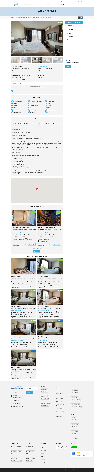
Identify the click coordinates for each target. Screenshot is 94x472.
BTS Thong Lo (44, 405)
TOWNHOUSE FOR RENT (60, 411)
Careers (42, 456)
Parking (33, 458)
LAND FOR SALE (59, 401)
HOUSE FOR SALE (59, 396)
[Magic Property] (15, 4)
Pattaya (20, 451)
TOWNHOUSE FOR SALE (60, 398)
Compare (23, 244)
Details (31, 244)
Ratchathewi (75, 431)
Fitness (27, 453)
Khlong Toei (74, 397)
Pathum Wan (74, 426)
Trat (20, 460)
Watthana (74, 438)
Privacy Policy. (78, 60)
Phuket (12, 453)
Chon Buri (19, 446)
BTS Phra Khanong (45, 400)
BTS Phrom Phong (45, 403)
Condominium (23, 68)
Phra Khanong (75, 404)
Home (42, 447)
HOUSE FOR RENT (59, 413)
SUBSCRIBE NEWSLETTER (30, 384)
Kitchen (27, 458)
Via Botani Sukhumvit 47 (22, 227)
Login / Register (80, 1)
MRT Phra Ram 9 (44, 410)
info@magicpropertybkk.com (68, 1)
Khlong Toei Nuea (76, 399)
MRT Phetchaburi (45, 407)
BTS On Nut (44, 396)
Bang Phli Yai (75, 390)
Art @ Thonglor (16, 276)
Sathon (74, 433)
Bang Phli (74, 417)
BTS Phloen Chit (45, 398)
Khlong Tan (75, 392)
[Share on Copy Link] (79, 17)
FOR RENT (58, 390)
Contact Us (43, 459)
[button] (60, 38)
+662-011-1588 (56, 1)
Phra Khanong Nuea (76, 406)
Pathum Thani (13, 451)
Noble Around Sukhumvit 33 (48, 227)
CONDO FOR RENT (59, 408)
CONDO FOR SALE (59, 393)
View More (36, 251)
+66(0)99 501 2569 (16, 403)
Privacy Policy (43, 450)
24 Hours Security (29, 446)
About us (42, 453)
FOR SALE (57, 387)
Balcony (28, 451)
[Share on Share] (82, 17)
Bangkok (22, 77)
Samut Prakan (14, 458)
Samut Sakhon (14, 460)
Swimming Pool (29, 460)
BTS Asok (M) (44, 389)
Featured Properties (44, 462)
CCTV (33, 451)
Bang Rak (74, 419)
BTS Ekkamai (44, 391)
